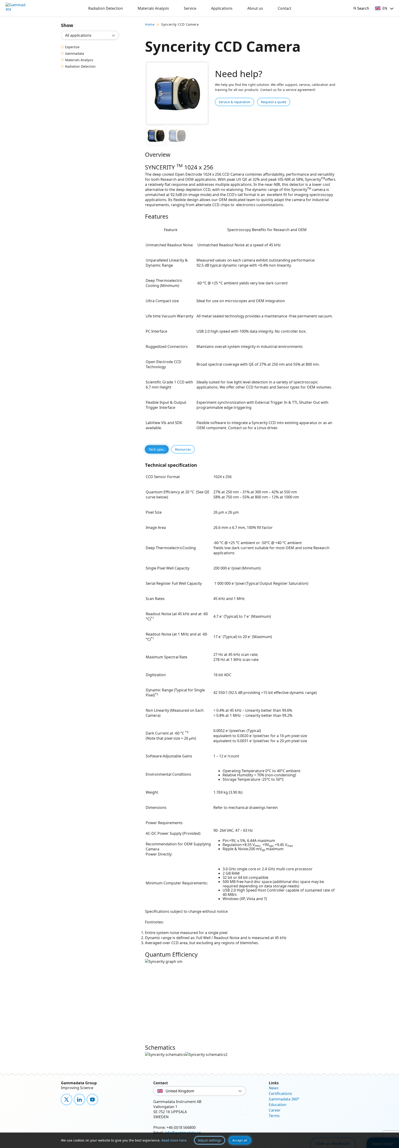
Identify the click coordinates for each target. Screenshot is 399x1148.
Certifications (280, 1093)
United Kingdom (180, 1091)
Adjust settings (209, 1140)
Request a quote (273, 102)
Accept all (239, 1140)
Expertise (72, 47)
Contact (284, 8)
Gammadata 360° (284, 1099)
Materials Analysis (153, 8)
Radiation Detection (105, 8)
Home (150, 24)
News (273, 1088)
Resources (183, 449)
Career (275, 1110)
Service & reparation (234, 102)
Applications (222, 8)
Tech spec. (157, 449)
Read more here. (174, 1140)
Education (277, 1104)
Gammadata (74, 53)
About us (255, 8)
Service (190, 8)
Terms (274, 1115)
